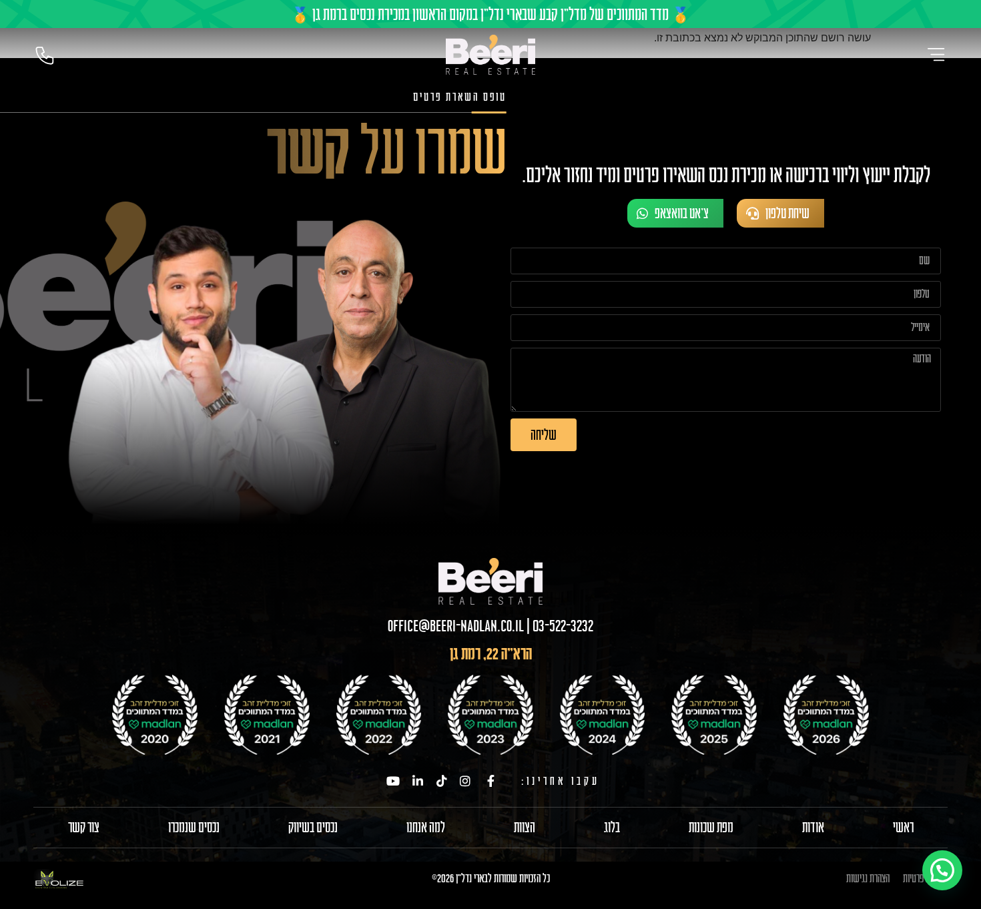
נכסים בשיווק (313, 827)
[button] (942, 870)
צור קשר (83, 827)
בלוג (612, 827)
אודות (813, 827)
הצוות (524, 827)
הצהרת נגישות (868, 878)
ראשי (903, 827)
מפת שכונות (711, 827)
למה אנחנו (425, 827)
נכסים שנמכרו (194, 827)
